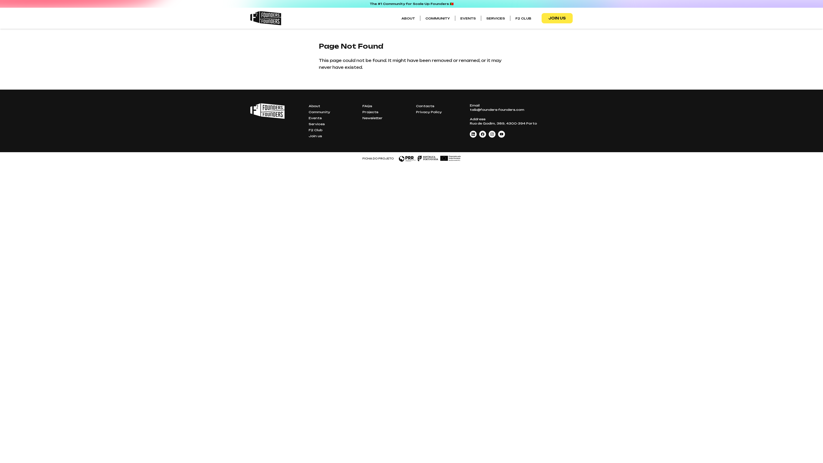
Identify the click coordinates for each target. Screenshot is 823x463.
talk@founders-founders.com (497, 109)
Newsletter (372, 118)
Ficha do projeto (378, 158)
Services (495, 18)
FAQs (367, 106)
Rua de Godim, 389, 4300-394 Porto (503, 123)
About (408, 18)
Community (437, 18)
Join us (557, 18)
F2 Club (523, 18)
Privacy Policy (429, 112)
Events (468, 18)
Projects (370, 112)
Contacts (425, 106)
